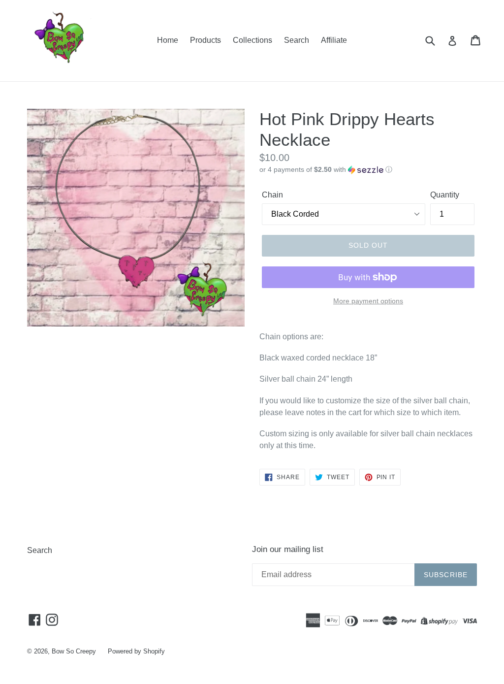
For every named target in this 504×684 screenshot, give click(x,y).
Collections (252, 40)
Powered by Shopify (136, 651)
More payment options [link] (368, 301)
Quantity (444, 195)
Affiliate (334, 40)
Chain (272, 195)
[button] (368, 169)
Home (167, 40)
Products (205, 40)
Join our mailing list (287, 549)
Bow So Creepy (74, 651)
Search (296, 40)
